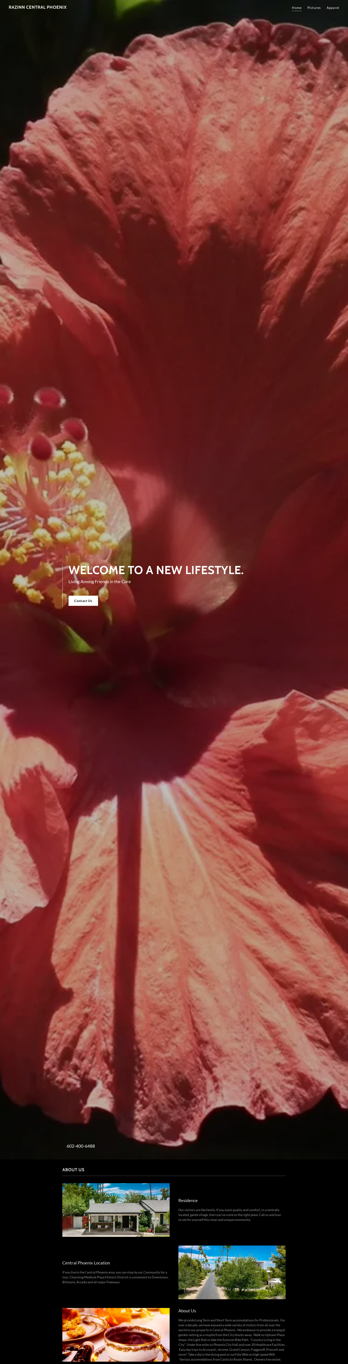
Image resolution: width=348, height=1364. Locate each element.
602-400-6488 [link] (81, 1146)
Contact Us (83, 601)
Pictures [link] (314, 8)
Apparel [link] (333, 8)
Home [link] (297, 8)
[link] (38, 7)
